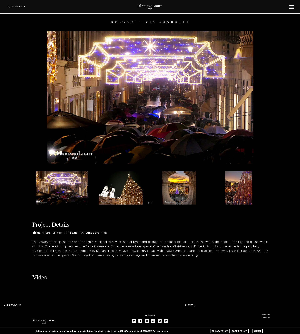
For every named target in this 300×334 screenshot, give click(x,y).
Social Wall (150, 315)
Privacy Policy (220, 331)
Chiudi (257, 331)
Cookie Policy (239, 331)
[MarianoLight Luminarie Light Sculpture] (61, 188)
